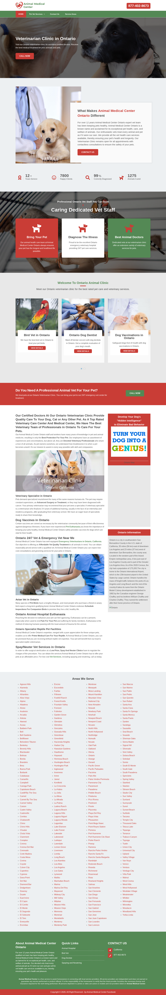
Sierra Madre (128, 742)
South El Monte (129, 766)
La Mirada (58, 800)
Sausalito (127, 728)
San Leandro (94, 922)
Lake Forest (59, 830)
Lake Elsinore (60, 827)
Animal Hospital (68, 948)
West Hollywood (130, 888)
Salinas (91, 884)
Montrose (92, 684)
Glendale (58, 722)
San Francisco (94, 905)
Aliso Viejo (24, 698)
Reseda (91, 867)
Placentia (92, 810)
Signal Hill (127, 745)
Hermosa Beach (61, 759)
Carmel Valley (26, 803)
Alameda (24, 688)
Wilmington (127, 901)
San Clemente (94, 891)
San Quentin (128, 698)
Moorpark (92, 688)
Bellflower (24, 738)
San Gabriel (93, 908)
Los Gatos (58, 871)
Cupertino (24, 871)
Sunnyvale (127, 803)
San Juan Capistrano (97, 918)
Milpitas (57, 901)
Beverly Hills (25, 749)
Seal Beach (128, 732)
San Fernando (94, 901)
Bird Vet (65, 953)
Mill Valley (58, 898)
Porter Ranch (94, 840)
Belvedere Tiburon (28, 742)
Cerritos (23, 817)
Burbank (23, 772)
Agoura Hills (25, 684)
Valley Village (129, 857)
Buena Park (25, 769)
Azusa (22, 725)
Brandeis (24, 762)
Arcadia (23, 715)
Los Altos (58, 864)
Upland (126, 854)
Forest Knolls (60, 701)
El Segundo (25, 911)
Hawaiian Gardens (62, 749)
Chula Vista (25, 833)
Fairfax (57, 691)
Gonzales (58, 728)
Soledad (126, 759)
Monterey (58, 922)
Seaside (126, 735)
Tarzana (126, 817)
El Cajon (23, 901)
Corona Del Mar (27, 847)
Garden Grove (60, 715)
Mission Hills (59, 905)
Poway (91, 844)
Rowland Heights (95, 881)
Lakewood (58, 837)
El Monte (24, 908)
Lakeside (58, 833)
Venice (126, 864)
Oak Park (92, 745)
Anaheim (24, 711)
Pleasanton (93, 820)
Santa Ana (127, 705)
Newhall (92, 715)
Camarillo (24, 779)
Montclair (58, 915)
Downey (23, 891)
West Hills (127, 884)
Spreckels (127, 776)
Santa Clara (128, 708)
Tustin (125, 844)
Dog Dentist (67, 958)
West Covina (128, 881)
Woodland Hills (129, 911)
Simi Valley (127, 752)
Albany (23, 691)
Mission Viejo (60, 908)
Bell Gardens (25, 735)
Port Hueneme (94, 833)
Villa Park (127, 874)
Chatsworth (25, 820)
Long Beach (59, 857)
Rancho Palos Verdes (97, 850)
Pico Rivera (93, 800)
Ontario (91, 755)
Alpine (23, 701)
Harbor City (59, 745)
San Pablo (127, 691)
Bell (21, 732)
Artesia (23, 718)
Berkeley (24, 745)
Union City (127, 847)
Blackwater (25, 752)
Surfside (126, 813)
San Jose (92, 915)
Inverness (58, 772)
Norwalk (92, 738)
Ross (90, 878)
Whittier (126, 898)
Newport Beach (95, 718)
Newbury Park (94, 711)
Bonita (23, 759)
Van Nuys (127, 861)
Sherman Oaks (129, 738)
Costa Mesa (25, 857)
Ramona (92, 847)
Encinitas (24, 925)
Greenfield (58, 738)
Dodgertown (25, 888)
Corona (23, 844)
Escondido (58, 688)
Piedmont (92, 803)
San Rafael (127, 701)
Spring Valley (128, 779)
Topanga (126, 830)
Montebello (59, 918)
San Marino (128, 688)
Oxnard (91, 762)
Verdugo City (128, 871)
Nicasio (91, 725)
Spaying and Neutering (72, 963)
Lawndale (58, 844)
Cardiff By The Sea (28, 793)
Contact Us (54, 14)
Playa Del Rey (94, 813)
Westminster (128, 895)
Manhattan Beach (61, 881)
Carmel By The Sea (28, 800)
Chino (22, 823)
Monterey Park (60, 925)
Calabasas (24, 776)
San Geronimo (94, 911)
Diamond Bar (25, 884)
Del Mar (23, 881)
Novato (91, 742)
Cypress (23, 874)
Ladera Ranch (60, 806)
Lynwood (58, 874)
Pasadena (92, 789)
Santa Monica (129, 715)
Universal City (129, 850)
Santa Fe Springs (130, 711)
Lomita (57, 854)
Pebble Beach (94, 793)
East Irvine (24, 898)
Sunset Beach (129, 810)
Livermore (58, 850)
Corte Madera (26, 854)
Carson (23, 806)
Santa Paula (128, 718)
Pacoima (92, 772)
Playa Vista (93, 817)
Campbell (24, 783)
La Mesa (58, 796)
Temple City (128, 820)
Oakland (92, 749)
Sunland (126, 800)
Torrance (126, 833)
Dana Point (25, 878)
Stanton (126, 786)
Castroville (24, 813)
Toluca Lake (128, 827)
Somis (125, 762)
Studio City (127, 793)
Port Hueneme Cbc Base (99, 837)
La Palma (58, 803)
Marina (57, 884)
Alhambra (24, 694)
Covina (23, 861)
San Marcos (128, 684)
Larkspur (58, 840)
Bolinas (23, 755)
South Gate (127, 769)
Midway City (59, 895)
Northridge (92, 735)
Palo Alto (92, 776)
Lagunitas (58, 823)
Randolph (92, 861)
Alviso (22, 708)
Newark (91, 708)
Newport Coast (94, 722)
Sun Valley (127, 796)
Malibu (57, 878)
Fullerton (58, 711)
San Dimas (93, 898)
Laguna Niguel (60, 817)
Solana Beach (129, 755)
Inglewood (58, 769)
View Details (37, 351)
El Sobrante (25, 915)
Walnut (126, 878)
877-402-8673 (138, 6)
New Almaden (94, 705)
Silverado (127, 749)
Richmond (92, 871)
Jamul (56, 779)
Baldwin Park (25, 728)
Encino (57, 684)
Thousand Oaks (129, 823)
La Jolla (57, 793)
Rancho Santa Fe (96, 854)
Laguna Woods (60, 820)
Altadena (24, 705)
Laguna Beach (60, 810)
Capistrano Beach (27, 789)
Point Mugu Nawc (96, 823)
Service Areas (70, 14)
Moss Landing (94, 691)
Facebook (111, 992)
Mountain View (94, 698)
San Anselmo (94, 888)
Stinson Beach (129, 789)
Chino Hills (25, 827)
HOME (22, 14)
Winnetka (127, 905)
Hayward (58, 755)
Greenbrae (58, 735)
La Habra (58, 789)
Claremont (24, 837)
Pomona (92, 830)
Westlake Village (130, 891)
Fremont (57, 708)
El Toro (23, 918)
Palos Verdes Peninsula (98, 779)
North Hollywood (95, 732)
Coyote (23, 864)
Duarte (23, 895)
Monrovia (58, 911)
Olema (91, 752)
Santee (126, 722)
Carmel (23, 796)
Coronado (24, 850)
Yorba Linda (128, 915)
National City (94, 701)
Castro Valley (25, 810)
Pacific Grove (94, 766)
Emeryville (24, 922)
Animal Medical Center (96, 992)
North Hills (92, 728)
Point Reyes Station (96, 827)
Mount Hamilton (95, 694)
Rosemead (93, 874)
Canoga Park (25, 786)
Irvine (56, 776)
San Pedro (127, 694)
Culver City (25, 867)
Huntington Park (61, 766)
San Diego (93, 895)
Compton (24, 840)
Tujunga (126, 840)
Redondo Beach (95, 864)
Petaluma (92, 796)
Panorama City (94, 783)
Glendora (58, 725)
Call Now (24, 56)
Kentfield (58, 783)
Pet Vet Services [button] (36, 14)
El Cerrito (24, 905)
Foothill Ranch (60, 698)
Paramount (93, 786)
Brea (22, 766)
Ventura (126, 867)
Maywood (58, 891)
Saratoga (127, 725)
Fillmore (57, 694)
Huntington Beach (62, 762)
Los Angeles (59, 867)
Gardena (58, 718)
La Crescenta (60, 786)
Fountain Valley (61, 705)
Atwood (23, 722)
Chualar (23, 830)
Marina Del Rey (61, 888)
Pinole (91, 806)
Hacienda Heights (62, 742)
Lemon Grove (60, 847)
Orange (91, 759)
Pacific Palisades (95, 769)
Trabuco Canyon (130, 837)
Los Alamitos (59, 861)
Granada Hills (60, 732)
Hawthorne (59, 752)
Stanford (126, 783)
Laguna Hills (59, 813)
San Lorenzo (93, 925)
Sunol (125, 806)
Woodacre (127, 908)
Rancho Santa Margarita (98, 857)
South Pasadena (130, 772)
